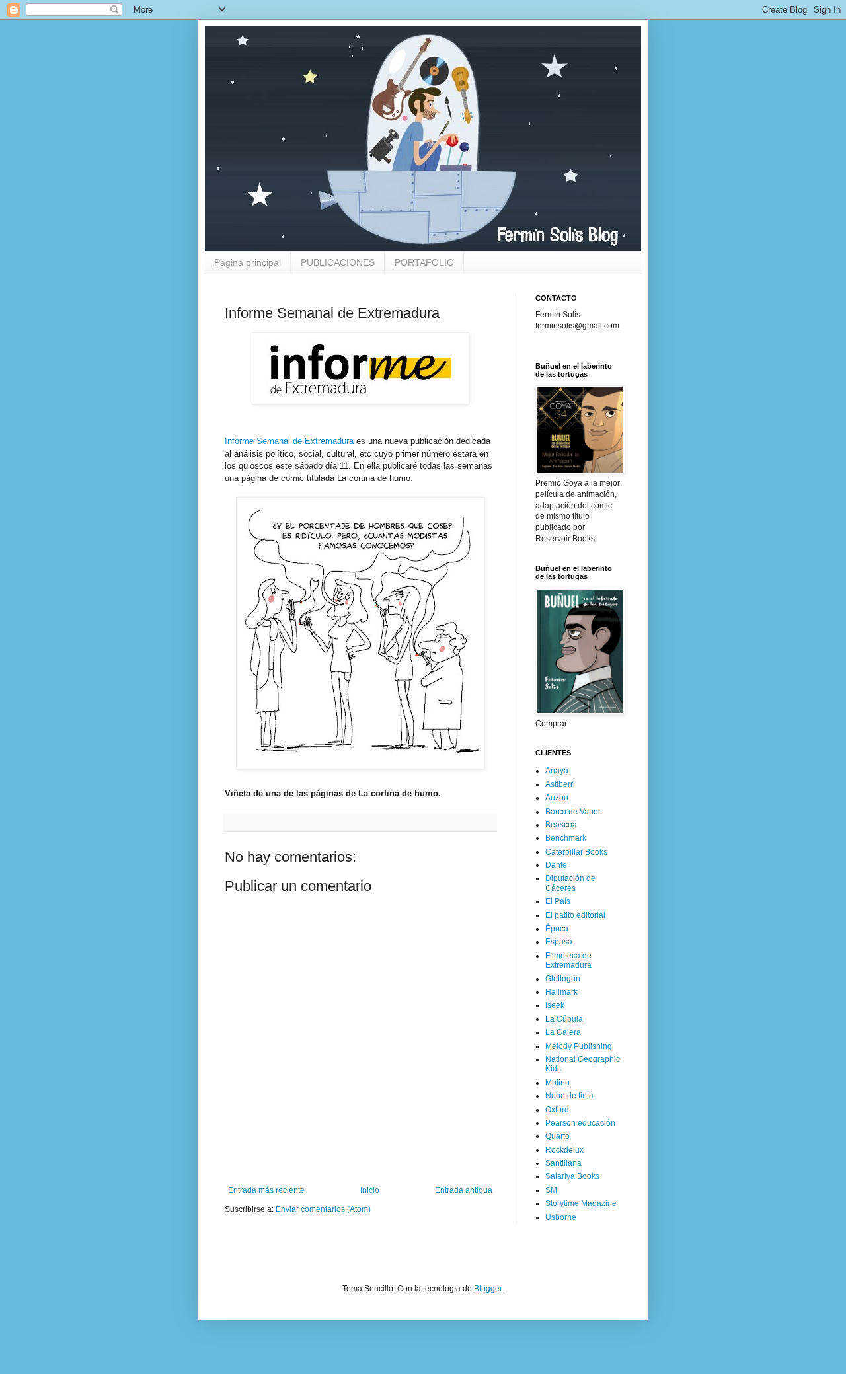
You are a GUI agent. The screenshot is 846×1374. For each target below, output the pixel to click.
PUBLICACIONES (338, 262)
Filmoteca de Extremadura (568, 960)
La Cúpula (564, 1019)
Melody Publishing (578, 1046)
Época (556, 928)
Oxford (557, 1109)
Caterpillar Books (576, 852)
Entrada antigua (463, 1190)
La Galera (563, 1032)
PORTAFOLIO (424, 262)
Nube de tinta (569, 1095)
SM (551, 1190)
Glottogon (562, 978)
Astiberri (560, 784)
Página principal (247, 262)
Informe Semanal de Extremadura (289, 441)
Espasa (558, 941)
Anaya (556, 770)
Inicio (369, 1190)
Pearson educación (580, 1122)
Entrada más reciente (266, 1190)
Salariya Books (572, 1176)
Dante (556, 865)
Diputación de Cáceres (570, 883)
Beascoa (561, 824)
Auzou (556, 797)
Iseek (554, 1005)
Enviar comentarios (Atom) (323, 1209)
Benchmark (565, 838)
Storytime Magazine (581, 1203)
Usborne (560, 1217)
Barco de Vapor (573, 811)
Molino (557, 1082)
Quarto (557, 1136)
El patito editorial (575, 915)
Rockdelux (564, 1150)
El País (557, 901)
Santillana (563, 1163)
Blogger (488, 1288)
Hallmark (561, 992)
